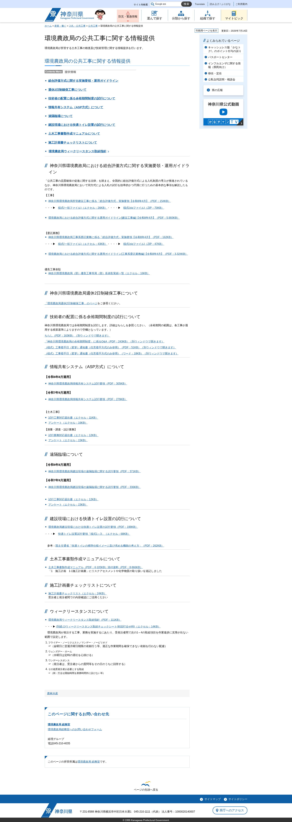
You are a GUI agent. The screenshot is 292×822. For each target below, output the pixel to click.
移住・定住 (215, 73)
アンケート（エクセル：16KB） (68, 422)
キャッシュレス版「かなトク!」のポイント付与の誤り (224, 49)
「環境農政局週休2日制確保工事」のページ (71, 303)
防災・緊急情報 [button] (127, 16)
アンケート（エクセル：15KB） (68, 440)
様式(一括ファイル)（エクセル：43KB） (82, 243)
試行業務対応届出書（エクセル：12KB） (73, 435)
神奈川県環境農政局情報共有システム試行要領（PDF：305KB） (87, 383)
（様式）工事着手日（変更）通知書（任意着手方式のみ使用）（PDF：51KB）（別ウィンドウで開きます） (110, 347)
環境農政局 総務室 (59, 724)
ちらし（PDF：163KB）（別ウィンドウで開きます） (77, 335)
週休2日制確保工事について (67, 89)
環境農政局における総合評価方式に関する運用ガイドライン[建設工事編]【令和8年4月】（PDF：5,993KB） (114, 217)
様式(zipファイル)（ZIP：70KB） (143, 207)
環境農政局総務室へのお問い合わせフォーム (75, 729)
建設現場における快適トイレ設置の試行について (81, 124)
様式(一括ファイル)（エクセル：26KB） (82, 207)
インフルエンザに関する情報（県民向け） (224, 65)
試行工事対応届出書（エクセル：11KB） (73, 417)
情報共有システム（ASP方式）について (75, 107)
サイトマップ (212, 799)
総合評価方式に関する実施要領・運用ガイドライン (83, 80)
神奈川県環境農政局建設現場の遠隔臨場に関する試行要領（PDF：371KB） (94, 471)
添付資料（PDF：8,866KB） (125, 567)
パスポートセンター (220, 57)
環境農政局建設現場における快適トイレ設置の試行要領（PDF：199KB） (93, 526)
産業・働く (60, 25)
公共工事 (93, 25)
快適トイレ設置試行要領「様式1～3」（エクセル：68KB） (94, 533)
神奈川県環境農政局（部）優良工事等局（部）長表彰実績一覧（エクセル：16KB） (99, 273)
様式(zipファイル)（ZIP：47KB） (143, 243)
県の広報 (217, 90)
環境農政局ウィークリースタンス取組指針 (77, 151)
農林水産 (52, 693)
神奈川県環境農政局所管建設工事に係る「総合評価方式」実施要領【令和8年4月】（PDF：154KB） (109, 201)
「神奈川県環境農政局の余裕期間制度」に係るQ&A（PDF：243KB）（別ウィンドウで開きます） (104, 341)
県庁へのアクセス (232, 810)
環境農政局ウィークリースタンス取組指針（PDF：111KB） (84, 619)
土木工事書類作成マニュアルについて (74, 133)
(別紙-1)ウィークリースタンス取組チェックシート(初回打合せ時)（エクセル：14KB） (108, 626)
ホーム (48, 25)
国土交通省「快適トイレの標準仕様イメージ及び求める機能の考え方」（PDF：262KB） (109, 545)
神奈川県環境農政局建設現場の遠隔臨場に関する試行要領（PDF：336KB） (94, 487)
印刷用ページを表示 (206, 30)
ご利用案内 (241, 4)
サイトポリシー (237, 799)
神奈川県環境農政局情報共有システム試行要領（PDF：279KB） (87, 399)
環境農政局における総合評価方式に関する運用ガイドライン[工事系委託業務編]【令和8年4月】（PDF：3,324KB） (118, 253)
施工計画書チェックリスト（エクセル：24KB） (77, 593)
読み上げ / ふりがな (220, 4)
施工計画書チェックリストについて (72, 142)
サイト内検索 (141, 4)
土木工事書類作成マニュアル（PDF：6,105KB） (78, 567)
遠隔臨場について (60, 116)
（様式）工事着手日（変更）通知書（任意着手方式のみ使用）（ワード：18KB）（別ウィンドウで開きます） (111, 353)
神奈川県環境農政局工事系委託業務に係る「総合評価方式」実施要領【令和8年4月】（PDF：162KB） (110, 237)
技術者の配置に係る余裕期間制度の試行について (81, 98)
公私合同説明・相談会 (221, 79)
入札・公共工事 (77, 25)
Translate (200, 4)
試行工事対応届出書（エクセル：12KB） (73, 499)
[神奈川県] (56, 810)
